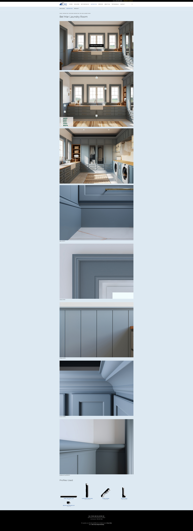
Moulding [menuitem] (76, 4)
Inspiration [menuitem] (94, 4)
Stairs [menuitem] (71, 4)
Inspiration (69, 8)
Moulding (62, 8)
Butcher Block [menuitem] (85, 4)
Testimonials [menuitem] (115, 4)
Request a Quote (128, 0)
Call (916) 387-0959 (117, 0)
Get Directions (93, 519)
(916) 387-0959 (100, 519)
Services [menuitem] (100, 4)
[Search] (132, 4)
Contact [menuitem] (122, 4)
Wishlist (76, 8)
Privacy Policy (109, 523)
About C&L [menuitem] (107, 4)
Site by (96, 524)
